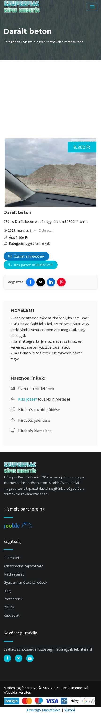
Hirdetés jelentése (33, 420)
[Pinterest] (61, 282)
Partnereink (13, 598)
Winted (69, 710)
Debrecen (46, 230)
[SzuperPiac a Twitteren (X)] (18, 658)
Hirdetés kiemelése (34, 430)
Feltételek (12, 557)
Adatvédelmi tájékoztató (23, 566)
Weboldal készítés (17, 692)
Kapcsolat (11, 615)
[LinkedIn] (51, 282)
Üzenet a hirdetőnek (28, 256)
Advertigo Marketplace (43, 710)
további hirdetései (44, 399)
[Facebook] (30, 282)
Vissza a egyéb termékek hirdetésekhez (53, 42)
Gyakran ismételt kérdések (25, 582)
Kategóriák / (13, 42)
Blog (7, 590)
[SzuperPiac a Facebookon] (7, 658)
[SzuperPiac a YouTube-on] (30, 658)
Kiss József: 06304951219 (33, 265)
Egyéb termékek (37, 243)
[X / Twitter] (40, 282)
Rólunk (9, 607)
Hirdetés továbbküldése (38, 409)
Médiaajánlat (14, 574)
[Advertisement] (50, 95)
